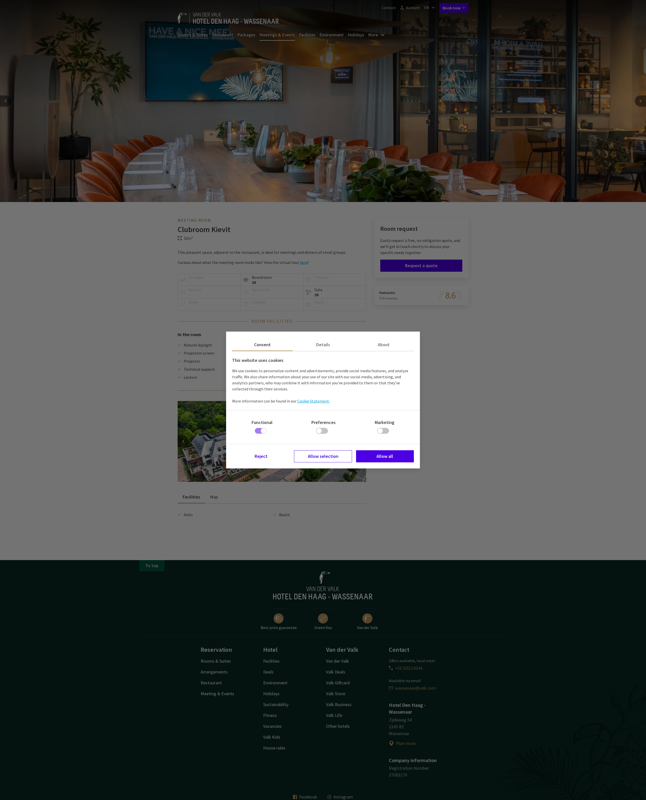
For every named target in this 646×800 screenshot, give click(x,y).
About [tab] (384, 344)
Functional (262, 422)
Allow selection (323, 456)
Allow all (384, 456)
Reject (261, 456)
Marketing (384, 422)
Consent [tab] (262, 344)
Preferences (323, 422)
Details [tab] (323, 344)
